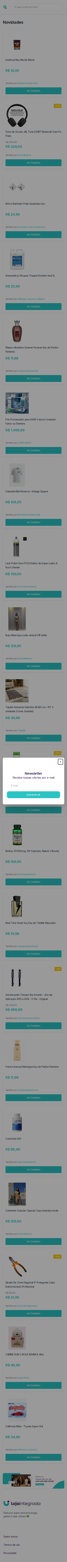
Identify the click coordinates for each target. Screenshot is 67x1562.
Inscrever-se (33, 794)
